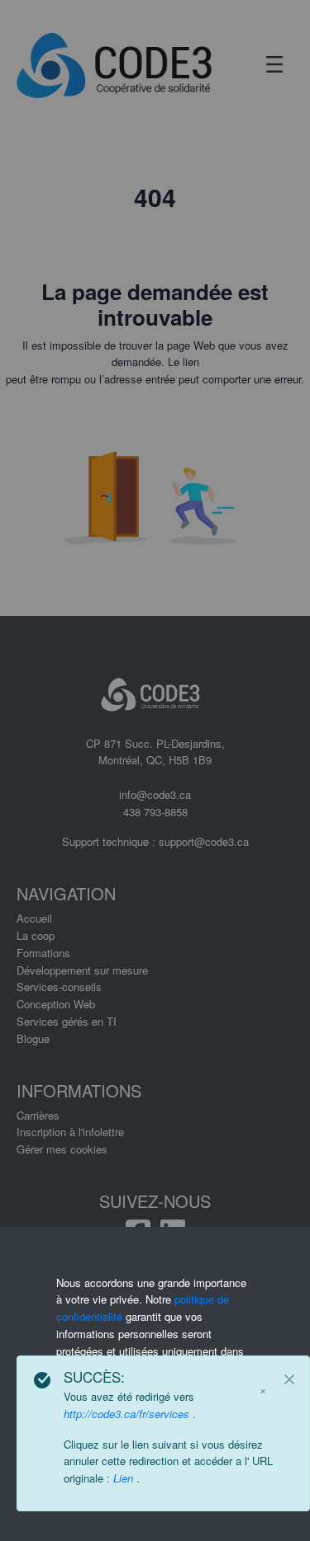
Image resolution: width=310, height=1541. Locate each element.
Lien (124, 1478)
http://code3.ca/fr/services (128, 1413)
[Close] (289, 1379)
